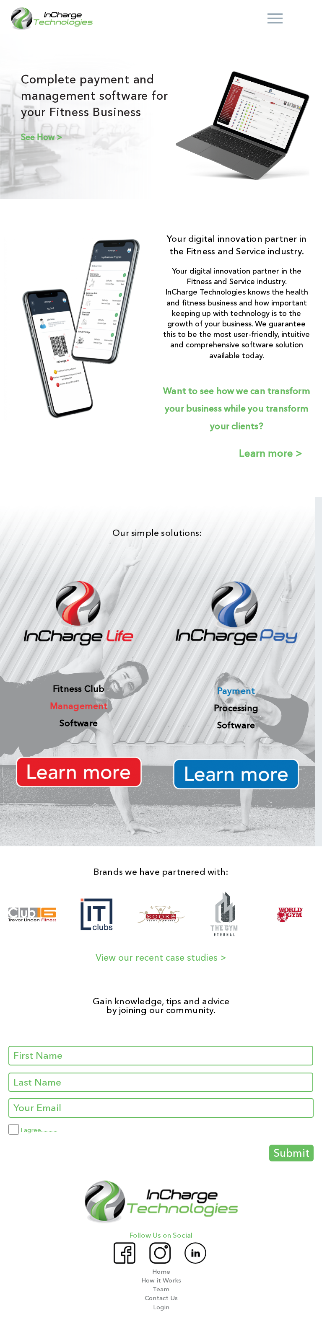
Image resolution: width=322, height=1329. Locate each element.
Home (161, 1271)
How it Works (161, 1280)
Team (161, 1289)
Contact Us (161, 1298)
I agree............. (39, 1130)
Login (161, 1307)
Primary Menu (275, 18)
